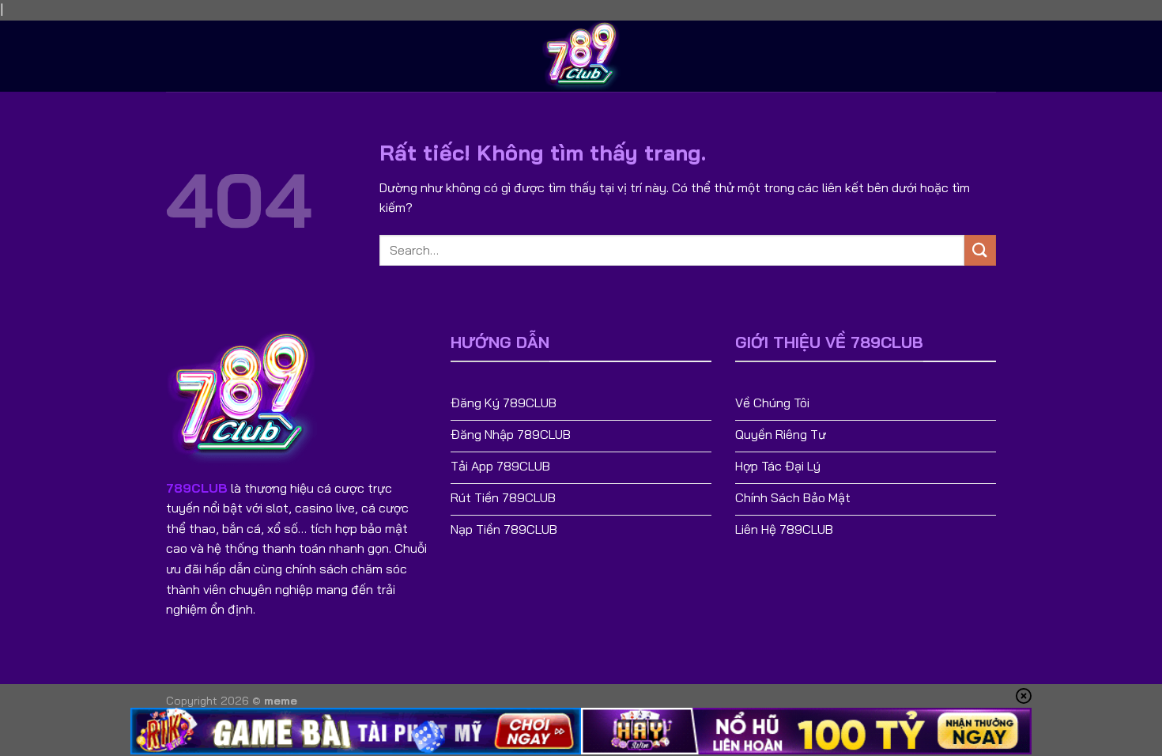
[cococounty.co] (581, 56)
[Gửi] (980, 250)
